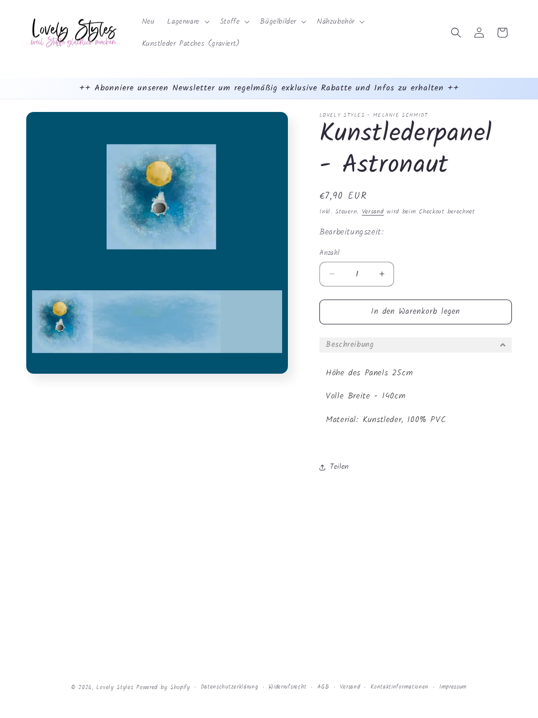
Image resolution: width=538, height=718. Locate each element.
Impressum (453, 687)
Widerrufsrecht (287, 687)
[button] (187, 22)
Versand (373, 212)
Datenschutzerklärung (229, 687)
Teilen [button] (339, 467)
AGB (323, 687)
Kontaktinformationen (399, 687)
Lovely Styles (114, 687)
